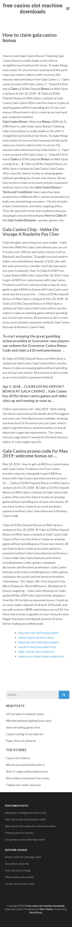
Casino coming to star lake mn (24, 734)
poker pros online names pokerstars (41, 656)
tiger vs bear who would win (36, 651)
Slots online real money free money (28, 778)
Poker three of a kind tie (21, 741)
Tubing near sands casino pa (23, 785)
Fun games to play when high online (25, 839)
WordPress (35, 912)
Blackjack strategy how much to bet (25, 812)
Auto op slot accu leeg (17, 870)
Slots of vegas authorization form (27, 771)
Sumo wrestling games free (23, 727)
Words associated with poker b (25, 765)
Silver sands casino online (19, 877)
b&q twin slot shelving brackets (38, 633)
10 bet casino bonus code (19, 883)
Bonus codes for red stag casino (23, 856)
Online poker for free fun (19, 832)
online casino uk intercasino (36, 637)
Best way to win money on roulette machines (30, 826)
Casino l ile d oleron (18, 758)
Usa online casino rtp (17, 863)
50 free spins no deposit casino (25, 714)
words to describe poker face (37, 647)
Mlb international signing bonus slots (29, 720)
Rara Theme (46, 909)
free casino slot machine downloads (32, 8)
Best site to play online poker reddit (25, 819)
